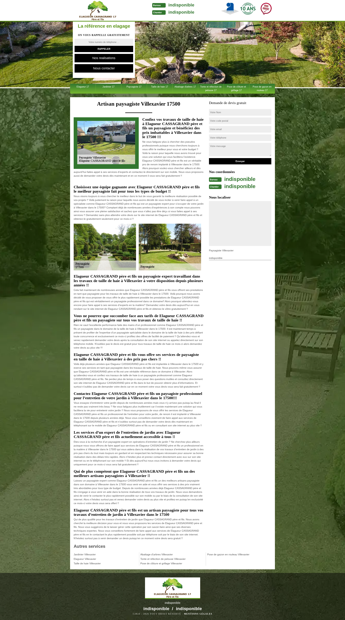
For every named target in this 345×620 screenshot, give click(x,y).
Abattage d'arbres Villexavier (156, 554)
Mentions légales (198, 614)
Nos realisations (103, 58)
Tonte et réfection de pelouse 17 (211, 88)
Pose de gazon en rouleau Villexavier (228, 554)
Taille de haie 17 (159, 86)
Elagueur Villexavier (85, 558)
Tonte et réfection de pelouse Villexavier (163, 558)
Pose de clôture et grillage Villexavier (161, 563)
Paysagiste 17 (133, 86)
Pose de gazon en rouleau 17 (262, 88)
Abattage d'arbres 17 (185, 86)
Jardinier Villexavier (85, 554)
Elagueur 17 (83, 86)
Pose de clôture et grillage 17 (236, 88)
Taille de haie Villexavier (87, 563)
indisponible (181, 5)
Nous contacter (104, 68)
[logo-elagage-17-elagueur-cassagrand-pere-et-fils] (97, 11)
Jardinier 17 (108, 86)
